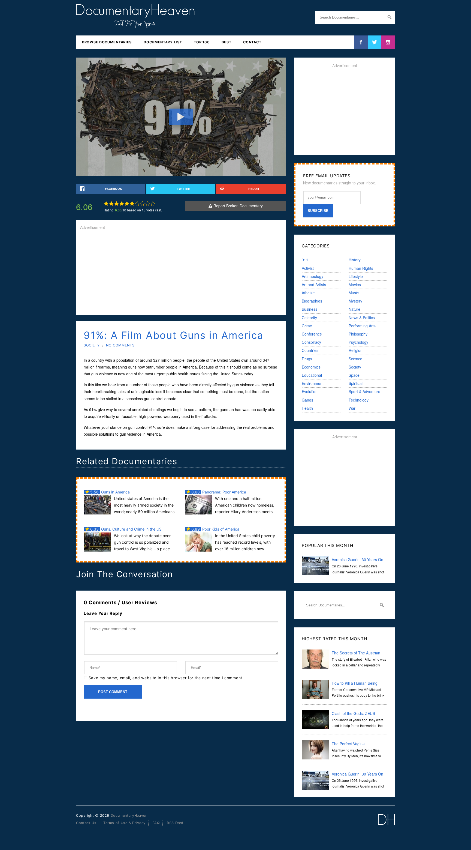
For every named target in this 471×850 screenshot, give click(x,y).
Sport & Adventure (364, 391)
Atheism (309, 292)
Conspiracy (311, 342)
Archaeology (312, 276)
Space (354, 375)
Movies (355, 284)
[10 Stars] (152, 203)
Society (91, 345)
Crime (307, 325)
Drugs (307, 358)
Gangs (307, 400)
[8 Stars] (142, 203)
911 (305, 259)
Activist (308, 268)
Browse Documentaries (107, 42)
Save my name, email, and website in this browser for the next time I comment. (166, 677)
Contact (252, 42)
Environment (313, 383)
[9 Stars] (147, 203)
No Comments (120, 345)
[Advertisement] (181, 273)
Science (355, 358)
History (355, 259)
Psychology (358, 342)
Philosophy (358, 334)
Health (307, 408)
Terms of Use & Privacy (124, 823)
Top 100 (202, 42)
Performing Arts (362, 325)
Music (354, 292)
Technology (359, 400)
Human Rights (361, 268)
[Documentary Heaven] (135, 24)
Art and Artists (314, 284)
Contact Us (86, 823)
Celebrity (309, 317)
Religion (356, 350)
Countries (310, 350)
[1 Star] (106, 203)
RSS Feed (175, 823)
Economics (311, 367)
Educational (312, 375)
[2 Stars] (111, 203)
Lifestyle (356, 276)
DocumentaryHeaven (129, 815)
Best (226, 42)
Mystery (355, 301)
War (352, 408)
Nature (354, 309)
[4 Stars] (121, 203)
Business (309, 309)
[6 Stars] (132, 203)
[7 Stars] (137, 203)
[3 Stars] (116, 203)
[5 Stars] (127, 203)
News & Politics (362, 317)
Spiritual (356, 383)
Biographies (312, 301)
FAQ (156, 823)
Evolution (310, 391)
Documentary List (163, 42)
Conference (312, 334)
